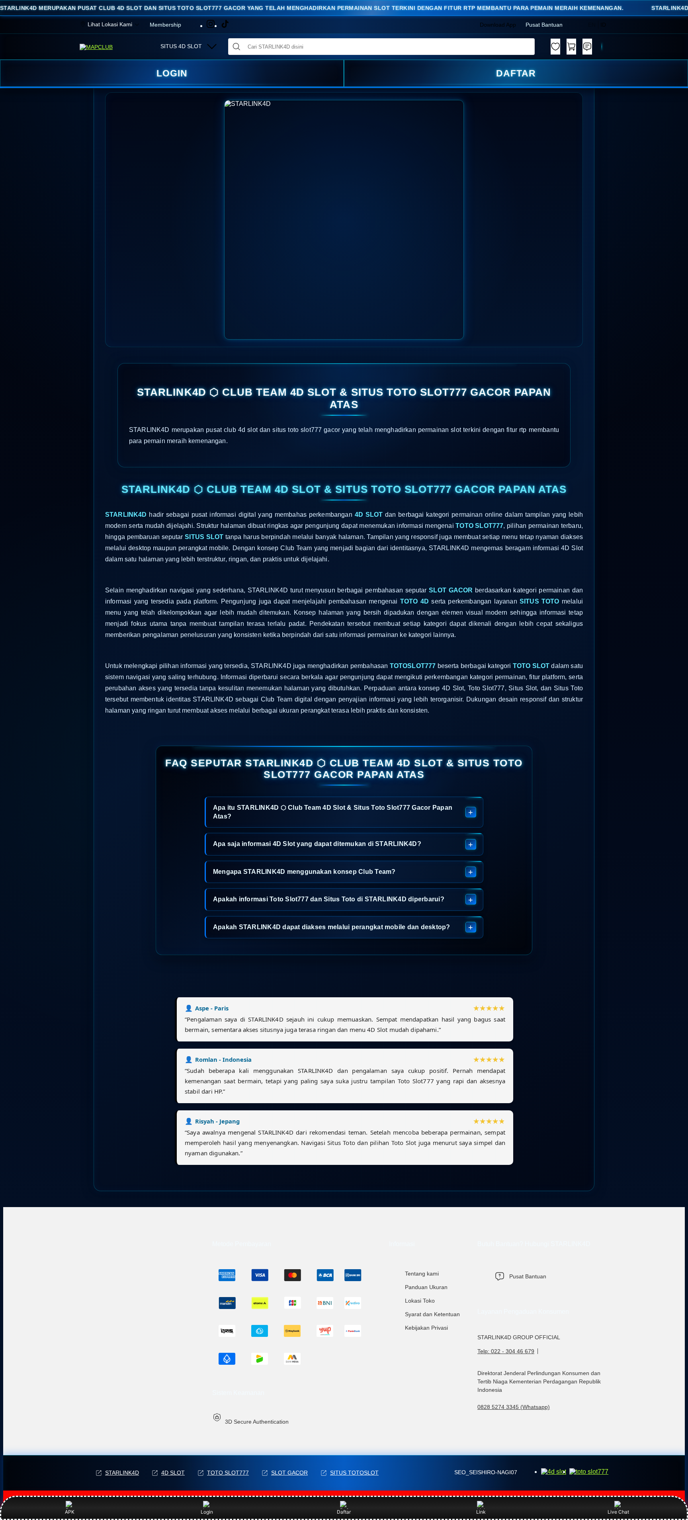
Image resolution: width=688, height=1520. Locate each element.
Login (207, 1512)
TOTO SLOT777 (228, 1472)
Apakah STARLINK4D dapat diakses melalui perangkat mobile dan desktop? (331, 927)
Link (481, 1512)
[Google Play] (553, 1471)
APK (69, 1512)
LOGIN (172, 73)
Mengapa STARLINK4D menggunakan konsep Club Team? (304, 871)
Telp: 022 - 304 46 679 (505, 1351)
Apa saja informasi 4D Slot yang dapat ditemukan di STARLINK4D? (317, 843)
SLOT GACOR (289, 1472)
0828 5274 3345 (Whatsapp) (513, 1407)
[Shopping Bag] (571, 47)
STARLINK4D (122, 1472)
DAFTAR (516, 73)
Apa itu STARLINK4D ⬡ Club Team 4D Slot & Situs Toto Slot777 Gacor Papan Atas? (332, 812)
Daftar (344, 1512)
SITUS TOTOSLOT (354, 1472)
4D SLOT (173, 1472)
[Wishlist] (555, 47)
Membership (165, 24)
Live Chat (618, 1512)
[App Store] (588, 1471)
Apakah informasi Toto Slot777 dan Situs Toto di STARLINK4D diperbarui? (328, 899)
